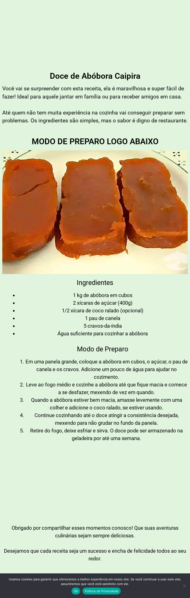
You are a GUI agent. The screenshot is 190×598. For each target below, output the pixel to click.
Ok (76, 591)
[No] (184, 585)
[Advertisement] (95, 34)
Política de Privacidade (101, 591)
